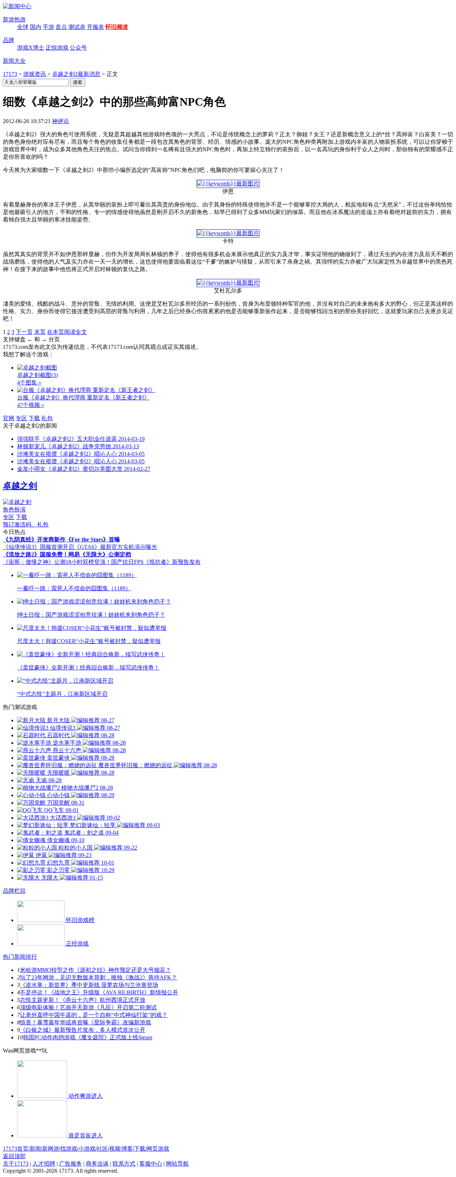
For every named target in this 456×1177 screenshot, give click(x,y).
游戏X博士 (30, 48)
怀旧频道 (116, 27)
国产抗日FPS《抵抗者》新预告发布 (156, 562)
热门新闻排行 (20, 957)
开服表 (95, 27)
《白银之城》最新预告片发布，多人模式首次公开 (82, 1030)
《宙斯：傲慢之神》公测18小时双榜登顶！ (57, 562)
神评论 (60, 121)
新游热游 (14, 19)
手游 (48, 27)
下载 (34, 418)
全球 (22, 27)
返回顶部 (14, 1156)
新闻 (35, 1149)
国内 (35, 27)
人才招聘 (43, 1164)
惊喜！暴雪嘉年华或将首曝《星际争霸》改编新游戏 (85, 1022)
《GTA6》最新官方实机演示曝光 (115, 547)
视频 (114, 1149)
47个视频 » (30, 405)
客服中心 (150, 1164)
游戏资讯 (34, 74)
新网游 (50, 1149)
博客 (127, 1149)
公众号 (78, 48)
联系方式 (124, 1164)
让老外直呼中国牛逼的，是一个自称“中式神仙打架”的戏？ (93, 1015)
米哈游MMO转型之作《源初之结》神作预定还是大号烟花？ (95, 970)
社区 (102, 1149)
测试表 (77, 27)
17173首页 (15, 1149)
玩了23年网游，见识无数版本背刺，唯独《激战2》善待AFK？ (98, 977)
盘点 (61, 27)
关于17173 (15, 1164)
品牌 (8, 40)
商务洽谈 (97, 1164)
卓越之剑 (20, 485)
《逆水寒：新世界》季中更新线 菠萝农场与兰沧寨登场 (89, 985)
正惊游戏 (57, 48)
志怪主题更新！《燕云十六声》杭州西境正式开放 (82, 1000)
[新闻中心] (17, 6)
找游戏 (68, 1149)
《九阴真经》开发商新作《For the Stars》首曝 (61, 539)
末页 (40, 332)
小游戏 (86, 1149)
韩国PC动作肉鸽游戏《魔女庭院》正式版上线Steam (87, 1037)
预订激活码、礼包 (25, 524)
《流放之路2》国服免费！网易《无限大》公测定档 (67, 554)
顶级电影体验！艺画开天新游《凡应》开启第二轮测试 (88, 1007)
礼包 (47, 418)
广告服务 (70, 1164)
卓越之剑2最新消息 (76, 74)
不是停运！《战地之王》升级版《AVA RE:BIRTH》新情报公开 (99, 992)
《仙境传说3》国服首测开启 (38, 547)
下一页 (24, 332)
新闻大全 (14, 61)
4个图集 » (29, 382)
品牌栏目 (14, 891)
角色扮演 (14, 509)
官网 (8, 418)
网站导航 (177, 1164)
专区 (21, 418)
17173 (10, 74)
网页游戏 (157, 1149)
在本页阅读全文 (67, 332)
